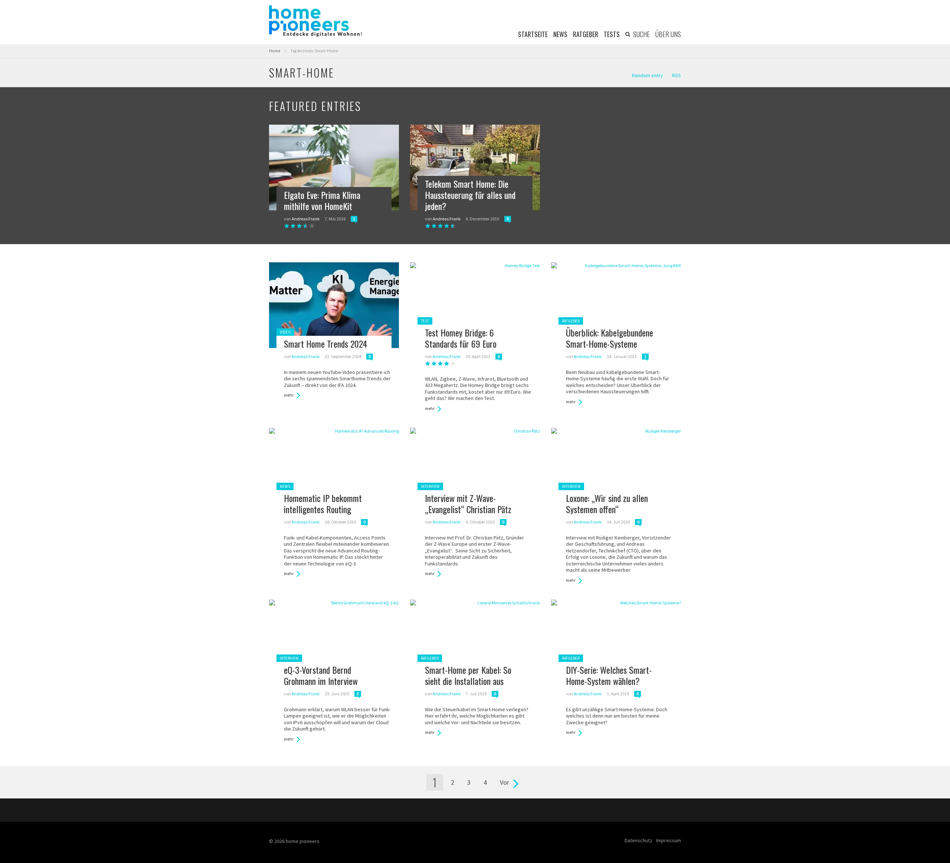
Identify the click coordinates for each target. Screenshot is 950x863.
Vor (504, 782)
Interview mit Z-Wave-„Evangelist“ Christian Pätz (468, 503)
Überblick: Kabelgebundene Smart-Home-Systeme (609, 338)
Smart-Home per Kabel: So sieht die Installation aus (468, 675)
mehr (289, 395)
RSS (676, 75)
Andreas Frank (306, 219)
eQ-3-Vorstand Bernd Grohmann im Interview (321, 675)
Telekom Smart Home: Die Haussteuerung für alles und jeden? (470, 195)
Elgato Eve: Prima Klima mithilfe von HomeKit (322, 200)
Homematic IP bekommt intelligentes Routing (323, 503)
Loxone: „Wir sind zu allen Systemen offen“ (607, 503)
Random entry (647, 75)
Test (425, 321)
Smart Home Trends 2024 (325, 343)
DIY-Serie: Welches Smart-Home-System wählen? (609, 675)
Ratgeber (571, 321)
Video (285, 332)
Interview (430, 486)
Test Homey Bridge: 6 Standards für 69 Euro (461, 338)
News (285, 486)
